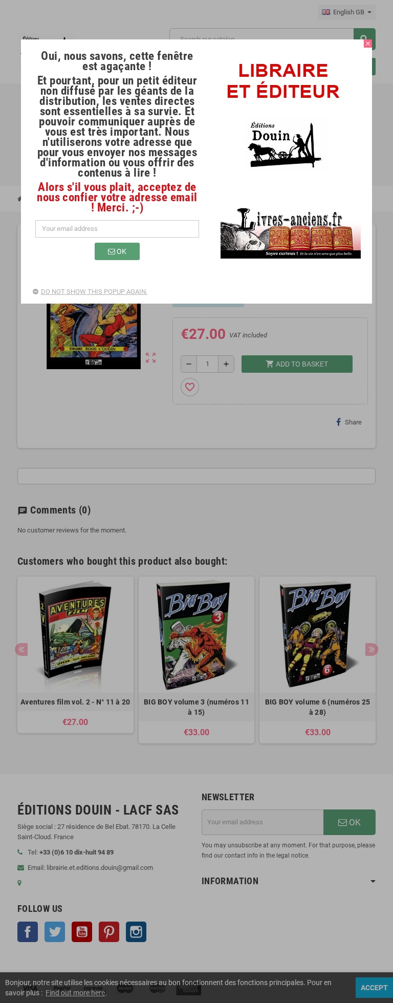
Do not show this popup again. (94, 291)
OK (120, 251)
